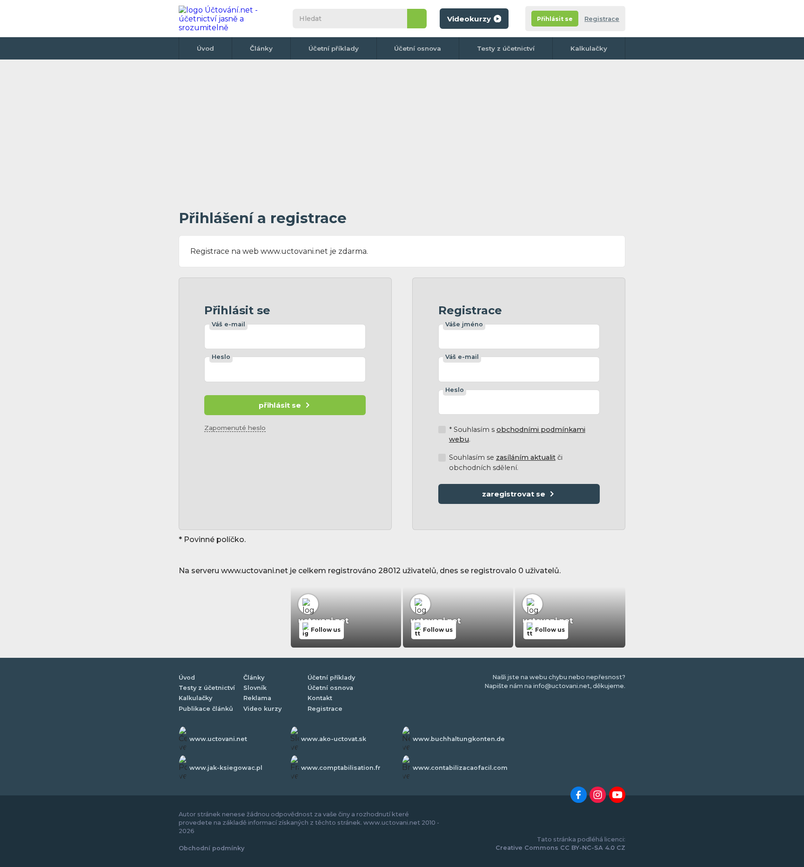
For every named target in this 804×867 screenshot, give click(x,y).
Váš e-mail (228, 324)
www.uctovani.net (218, 738)
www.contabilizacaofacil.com (460, 767)
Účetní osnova (417, 48)
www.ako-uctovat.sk (333, 738)
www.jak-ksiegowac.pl (225, 767)
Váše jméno (464, 324)
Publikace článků (206, 708)
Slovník (255, 687)
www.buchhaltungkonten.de (459, 738)
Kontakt (320, 698)
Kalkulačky (588, 48)
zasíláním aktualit (526, 457)
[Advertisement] (402, 132)
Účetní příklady (333, 48)
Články (261, 48)
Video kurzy (262, 708)
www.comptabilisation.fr (341, 767)
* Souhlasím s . (517, 434)
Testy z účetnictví (506, 48)
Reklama (257, 698)
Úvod (205, 48)
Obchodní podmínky (211, 848)
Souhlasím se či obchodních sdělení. (506, 462)
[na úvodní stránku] (227, 18)
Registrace (601, 18)
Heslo (221, 356)
